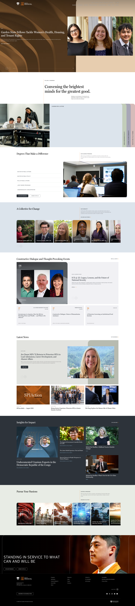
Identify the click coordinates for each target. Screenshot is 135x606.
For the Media (88, 579)
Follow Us (106, 2)
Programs (53, 577)
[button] (21, 246)
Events (68, 581)
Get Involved (87, 581)
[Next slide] (9, 68)
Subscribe (111, 2)
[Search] (116, 2)
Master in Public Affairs (24, 171)
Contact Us (87, 577)
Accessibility (104, 577)
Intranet (117, 2)
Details (73, 287)
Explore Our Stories (85, 217)
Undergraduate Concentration (26, 189)
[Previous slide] (3, 68)
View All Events (114, 258)
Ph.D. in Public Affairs (23, 180)
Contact (96, 2)
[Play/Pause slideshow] (6, 68)
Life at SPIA (53, 583)
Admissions (53, 579)
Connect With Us (35, 195)
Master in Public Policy (24, 176)
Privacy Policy (104, 581)
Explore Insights (4, 43)
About (92, 2)
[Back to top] (117, 589)
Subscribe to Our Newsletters (25, 593)
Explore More (114, 422)
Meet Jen (24, 367)
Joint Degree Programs (24, 185)
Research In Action (85, 499)
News (68, 579)
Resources (69, 577)
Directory (101, 2)
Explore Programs (22, 195)
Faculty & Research (54, 581)
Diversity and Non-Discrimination (108, 579)
